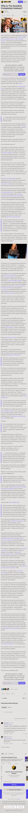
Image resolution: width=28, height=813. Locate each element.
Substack (8, 810)
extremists (23, 126)
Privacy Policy (14, 795)
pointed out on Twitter (11, 337)
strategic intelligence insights (15, 280)
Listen (25, 11)
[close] (24, 766)
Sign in (25, 1)
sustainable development (8, 644)
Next (24, 698)
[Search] (25, 753)
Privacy (12, 803)
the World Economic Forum (16, 521)
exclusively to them (5, 184)
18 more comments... (5, 747)
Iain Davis (6, 11)
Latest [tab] (6, 753)
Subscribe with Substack (15, 789)
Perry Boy (6, 722)
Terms (16, 803)
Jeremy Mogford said (14, 502)
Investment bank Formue (7, 192)
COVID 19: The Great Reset (10, 275)
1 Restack (16, 689)
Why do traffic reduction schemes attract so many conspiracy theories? (13, 39)
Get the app (20, 807)
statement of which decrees (14, 355)
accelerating (4, 289)
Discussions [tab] (11, 753)
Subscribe (20, 1)
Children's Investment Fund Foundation (14, 567)
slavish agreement (9, 327)
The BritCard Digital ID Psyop (9, 757)
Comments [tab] (4, 707)
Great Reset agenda (9, 277)
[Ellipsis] (26, 723)
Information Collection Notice (16, 794)
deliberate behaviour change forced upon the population (13, 487)
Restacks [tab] (10, 707)
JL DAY (5, 736)
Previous (5, 698)
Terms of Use (20, 792)
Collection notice (22, 803)
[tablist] (6, 707)
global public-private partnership (11, 628)
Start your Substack (10, 807)
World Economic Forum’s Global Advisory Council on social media (12, 539)
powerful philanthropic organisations (11, 553)
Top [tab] (2, 753)
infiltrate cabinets (10, 293)
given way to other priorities (13, 217)
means (20, 83)
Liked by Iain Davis (8, 724)
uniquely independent (7, 153)
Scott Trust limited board (9, 178)
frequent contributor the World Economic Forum (11, 195)
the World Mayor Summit (7, 411)
